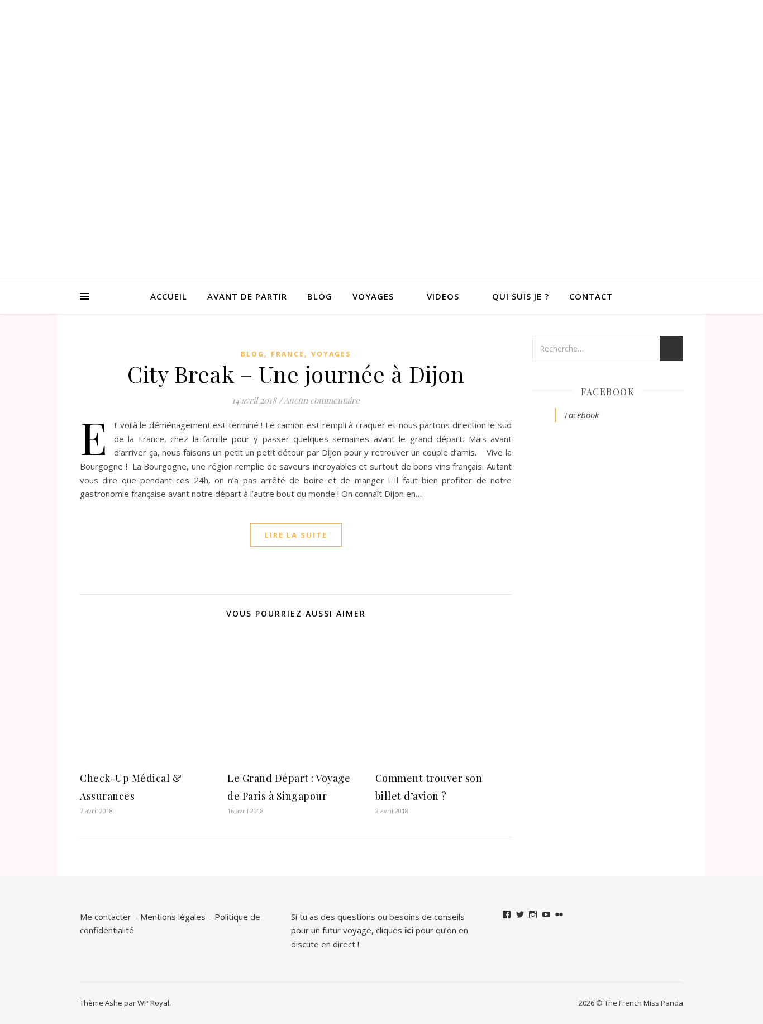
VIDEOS (443, 296)
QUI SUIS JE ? (520, 296)
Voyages (373, 296)
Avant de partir (247, 296)
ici (408, 930)
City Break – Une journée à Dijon (295, 373)
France (287, 354)
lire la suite (296, 535)
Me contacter (105, 916)
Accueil (168, 296)
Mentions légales (173, 916)
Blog (319, 296)
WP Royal (153, 1003)
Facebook (608, 391)
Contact (591, 296)
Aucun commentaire (322, 400)
